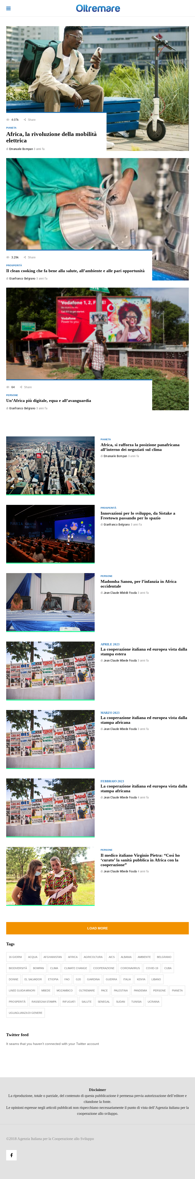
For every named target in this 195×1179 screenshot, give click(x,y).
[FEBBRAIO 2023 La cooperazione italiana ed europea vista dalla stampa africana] (50, 807)
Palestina (121, 990)
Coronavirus (130, 968)
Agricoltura (93, 957)
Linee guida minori (22, 990)
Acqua (32, 957)
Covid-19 (152, 968)
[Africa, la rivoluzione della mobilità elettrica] (97, 88)
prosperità (17, 1001)
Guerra (111, 979)
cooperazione (103, 968)
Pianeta (177, 990)
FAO (67, 979)
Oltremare (87, 990)
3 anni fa (39, 149)
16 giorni (15, 957)
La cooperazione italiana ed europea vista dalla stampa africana (144, 718)
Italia (127, 979)
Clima (54, 968)
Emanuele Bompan (21, 149)
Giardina (93, 979)
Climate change (75, 968)
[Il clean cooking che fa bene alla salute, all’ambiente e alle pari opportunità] (97, 219)
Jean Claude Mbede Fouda (120, 660)
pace (104, 990)
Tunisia (136, 1001)
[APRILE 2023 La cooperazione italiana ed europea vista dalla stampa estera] (50, 671)
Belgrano (164, 957)
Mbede (45, 990)
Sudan (120, 1001)
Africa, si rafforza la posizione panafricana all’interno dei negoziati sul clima (140, 447)
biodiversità (18, 968)
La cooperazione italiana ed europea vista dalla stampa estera (144, 649)
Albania (126, 957)
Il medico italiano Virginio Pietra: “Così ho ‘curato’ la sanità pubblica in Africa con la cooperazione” (140, 860)
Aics (112, 957)
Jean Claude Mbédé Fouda (120, 592)
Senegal (104, 1001)
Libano (156, 979)
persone (159, 990)
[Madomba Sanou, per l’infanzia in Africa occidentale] (50, 602)
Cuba (167, 968)
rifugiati (69, 1001)
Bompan (38, 968)
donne (13, 979)
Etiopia (53, 979)
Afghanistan (53, 957)
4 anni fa (143, 797)
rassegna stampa (44, 1001)
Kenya (141, 979)
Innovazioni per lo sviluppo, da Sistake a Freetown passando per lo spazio (138, 515)
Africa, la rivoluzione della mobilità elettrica (51, 137)
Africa (73, 957)
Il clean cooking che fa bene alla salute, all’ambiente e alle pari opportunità (75, 270)
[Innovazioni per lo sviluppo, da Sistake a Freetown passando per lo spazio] (50, 534)
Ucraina (153, 1001)
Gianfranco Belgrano (22, 278)
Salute (87, 1001)
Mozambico (65, 990)
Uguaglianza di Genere (25, 1012)
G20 (78, 979)
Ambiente (144, 957)
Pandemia (140, 990)
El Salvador (33, 979)
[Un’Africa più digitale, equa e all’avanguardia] (97, 349)
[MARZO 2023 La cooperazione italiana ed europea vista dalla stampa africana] (50, 739)
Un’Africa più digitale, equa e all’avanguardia (48, 400)
